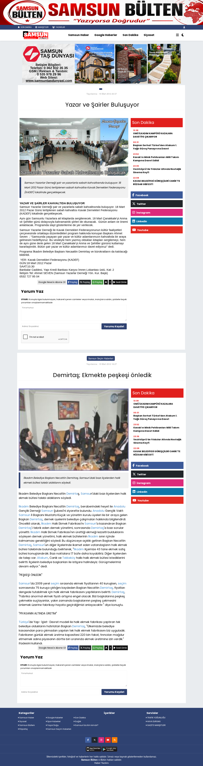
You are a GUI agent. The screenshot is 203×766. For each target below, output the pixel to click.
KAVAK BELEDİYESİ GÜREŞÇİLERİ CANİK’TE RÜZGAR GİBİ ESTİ (156, 182)
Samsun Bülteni (27, 725)
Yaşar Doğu (53, 725)
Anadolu (119, 506)
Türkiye (24, 622)
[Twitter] (94, 739)
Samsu (86, 494)
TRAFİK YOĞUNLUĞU (156, 717)
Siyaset (149, 35)
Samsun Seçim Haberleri (100, 358)
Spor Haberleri (54, 721)
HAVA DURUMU (154, 721)
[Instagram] (101, 739)
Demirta (72, 494)
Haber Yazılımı (101, 762)
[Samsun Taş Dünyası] (101, 63)
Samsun (47, 511)
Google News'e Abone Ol (51, 282)
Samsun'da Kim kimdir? (86, 725)
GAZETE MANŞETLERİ (156, 725)
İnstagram (143, 212)
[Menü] (177, 35)
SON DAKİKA (26, 27)
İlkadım (24, 506)
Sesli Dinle (121, 282)
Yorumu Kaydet (114, 326)
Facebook (141, 195)
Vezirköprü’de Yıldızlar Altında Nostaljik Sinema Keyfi (157, 170)
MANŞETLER (43, 27)
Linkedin (141, 221)
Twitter (141, 204)
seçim (55, 583)
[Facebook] (88, 739)
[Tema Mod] (182, 35)
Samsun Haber (78, 35)
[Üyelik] (184, 27)
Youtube (142, 230)
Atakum (42, 558)
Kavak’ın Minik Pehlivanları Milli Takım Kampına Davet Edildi (156, 159)
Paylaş (73, 282)
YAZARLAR (60, 27)
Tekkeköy (68, 558)
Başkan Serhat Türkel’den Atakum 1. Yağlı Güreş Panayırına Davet (155, 147)
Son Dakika (130, 35)
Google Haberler (105, 35)
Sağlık (78, 721)
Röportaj (23, 729)
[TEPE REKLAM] (101, 12)
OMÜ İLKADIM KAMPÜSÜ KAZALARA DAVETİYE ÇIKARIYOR (153, 135)
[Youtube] (108, 739)
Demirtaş (72, 506)
